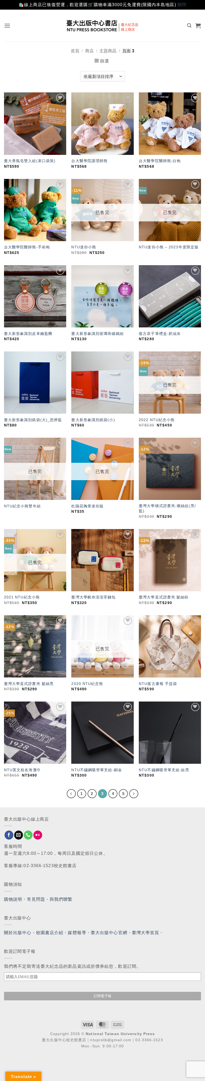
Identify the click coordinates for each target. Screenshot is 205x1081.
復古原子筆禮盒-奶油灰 (160, 333)
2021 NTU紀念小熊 (22, 597)
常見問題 (36, 899)
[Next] (133, 793)
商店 (89, 51)
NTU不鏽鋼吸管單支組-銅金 (96, 770)
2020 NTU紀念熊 (87, 684)
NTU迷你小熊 (83, 247)
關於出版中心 (17, 932)
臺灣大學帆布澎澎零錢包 (93, 597)
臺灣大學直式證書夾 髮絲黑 (29, 684)
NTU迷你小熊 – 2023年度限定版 (169, 247)
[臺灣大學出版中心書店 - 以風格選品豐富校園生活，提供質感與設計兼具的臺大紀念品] (102, 25)
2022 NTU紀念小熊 (157, 420)
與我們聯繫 (61, 899)
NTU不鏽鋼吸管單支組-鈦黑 (164, 770)
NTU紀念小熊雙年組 (22, 506)
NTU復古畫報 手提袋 (158, 684)
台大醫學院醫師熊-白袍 (160, 161)
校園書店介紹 (50, 932)
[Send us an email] (18, 835)
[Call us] (28, 835)
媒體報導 (77, 932)
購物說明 (13, 899)
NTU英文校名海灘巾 (22, 770)
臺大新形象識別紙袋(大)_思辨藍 (33, 420)
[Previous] (71, 793)
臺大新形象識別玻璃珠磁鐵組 (97, 333)
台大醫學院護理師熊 (89, 161)
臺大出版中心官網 (109, 932)
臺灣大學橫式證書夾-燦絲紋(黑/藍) (167, 508)
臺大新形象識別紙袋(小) (93, 420)
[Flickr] (37, 835)
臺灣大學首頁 (145, 932)
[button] (7, 25)
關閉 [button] (182, 4)
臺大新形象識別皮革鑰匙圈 (28, 333)
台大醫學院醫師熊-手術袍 (27, 247)
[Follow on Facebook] (9, 835)
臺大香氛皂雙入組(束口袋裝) (30, 161)
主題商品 (107, 51)
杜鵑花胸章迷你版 (87, 506)
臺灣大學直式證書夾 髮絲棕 (163, 597)
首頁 (75, 51)
